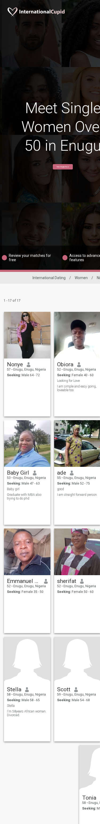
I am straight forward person (77, 495)
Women (81, 278)
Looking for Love (68, 381)
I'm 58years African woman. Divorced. (26, 713)
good (60, 489)
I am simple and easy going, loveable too (77, 388)
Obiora (65, 364)
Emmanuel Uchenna (23, 581)
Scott (63, 689)
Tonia (89, 798)
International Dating (49, 278)
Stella (14, 689)
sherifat (66, 581)
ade (61, 473)
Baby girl (13, 489)
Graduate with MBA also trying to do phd (24, 496)
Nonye (15, 364)
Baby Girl (18, 473)
